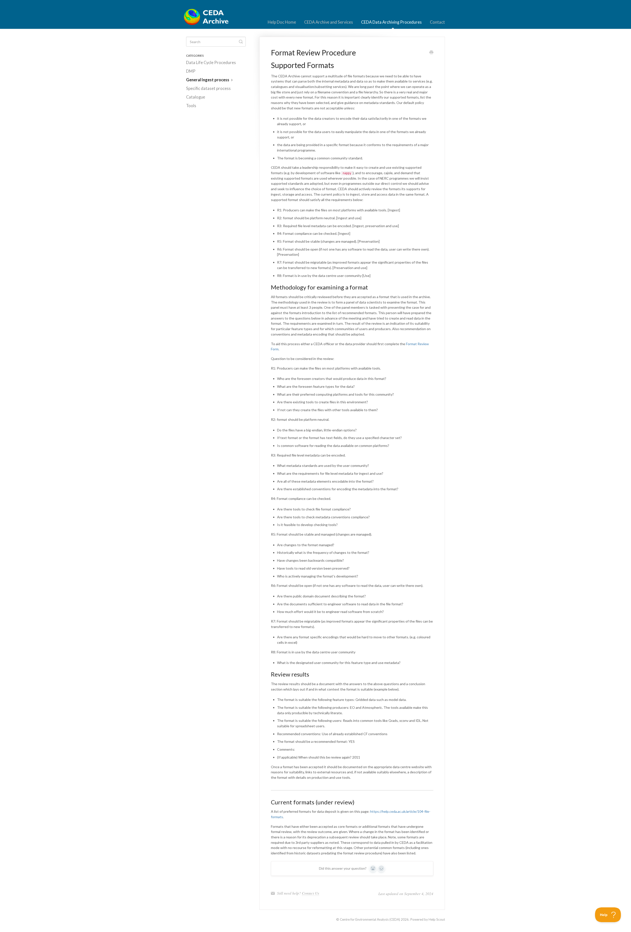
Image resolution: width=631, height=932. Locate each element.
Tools (191, 105)
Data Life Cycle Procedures (211, 62)
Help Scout (437, 919)
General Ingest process (208, 79)
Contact (437, 22)
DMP (190, 71)
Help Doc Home (282, 22)
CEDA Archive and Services (328, 22)
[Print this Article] (431, 52)
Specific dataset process (208, 88)
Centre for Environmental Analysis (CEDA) (370, 919)
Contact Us (310, 893)
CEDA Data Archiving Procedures (391, 22)
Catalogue (195, 97)
